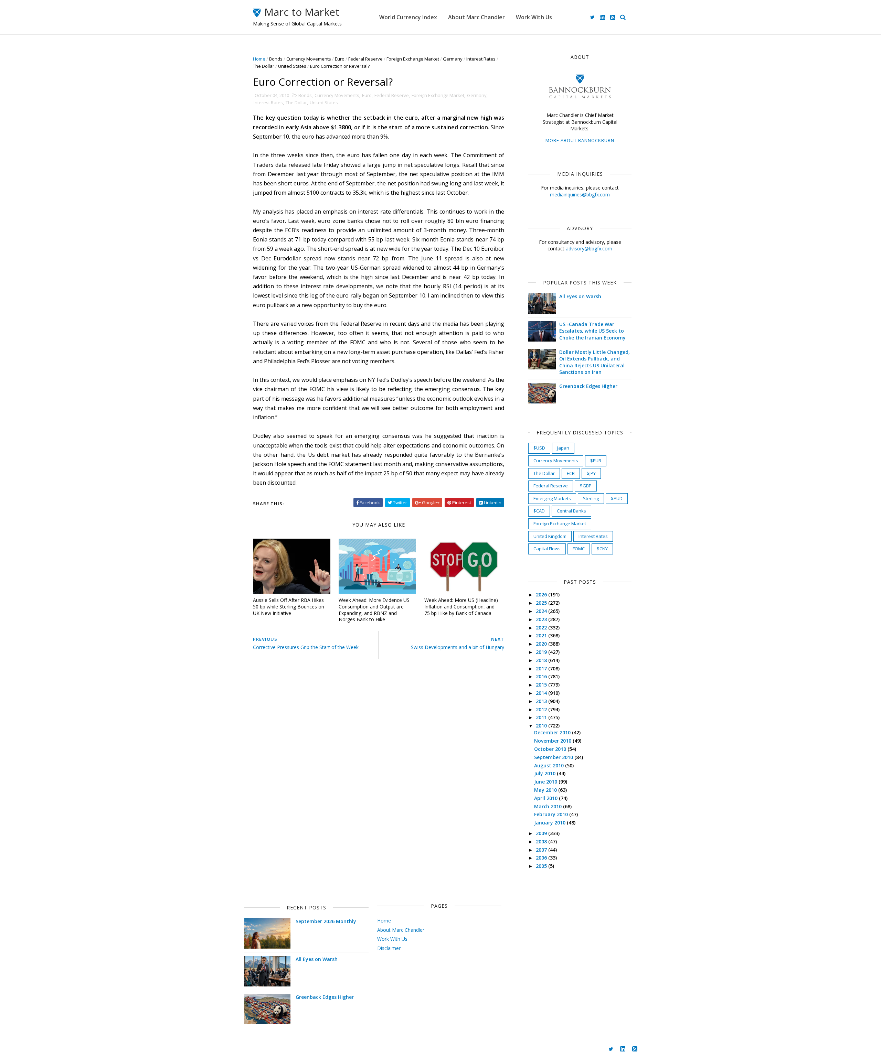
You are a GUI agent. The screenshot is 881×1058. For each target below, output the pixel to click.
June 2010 (546, 781)
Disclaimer (389, 948)
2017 (542, 668)
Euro (339, 59)
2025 (542, 603)
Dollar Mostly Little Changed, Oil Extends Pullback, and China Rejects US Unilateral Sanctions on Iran (594, 362)
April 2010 (546, 798)
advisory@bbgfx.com (589, 248)
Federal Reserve (365, 59)
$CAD (539, 511)
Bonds (276, 59)
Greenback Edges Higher (588, 386)
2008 (542, 841)
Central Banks (571, 511)
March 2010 (548, 806)
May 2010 (546, 790)
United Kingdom (549, 536)
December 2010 (553, 732)
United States (292, 66)
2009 (542, 833)
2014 (542, 693)
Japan (563, 448)
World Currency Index (408, 17)
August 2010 (549, 765)
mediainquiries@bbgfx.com (580, 194)
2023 (542, 619)
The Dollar (263, 66)
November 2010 (553, 740)
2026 (542, 594)
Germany (453, 59)
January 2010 (550, 822)
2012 (542, 709)
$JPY (591, 473)
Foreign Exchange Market (412, 59)
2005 (542, 866)
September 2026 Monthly (326, 921)
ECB (571, 473)
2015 (542, 684)
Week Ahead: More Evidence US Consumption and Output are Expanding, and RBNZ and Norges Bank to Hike (374, 610)
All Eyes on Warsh (580, 296)
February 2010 (551, 814)
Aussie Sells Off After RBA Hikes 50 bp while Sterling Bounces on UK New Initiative (288, 606)
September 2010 (554, 757)
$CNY (602, 549)
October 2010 (550, 749)
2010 (542, 725)
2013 (542, 701)
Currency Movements (308, 59)
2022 (542, 627)
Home (259, 59)
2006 (542, 857)
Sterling (591, 498)
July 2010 (545, 773)
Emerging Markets (552, 498)
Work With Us (534, 17)
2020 (542, 643)
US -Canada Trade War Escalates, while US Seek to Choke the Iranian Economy (592, 331)
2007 (542, 849)
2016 (542, 676)
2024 (542, 611)
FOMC (579, 549)
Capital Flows (547, 549)
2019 (542, 652)
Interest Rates (481, 59)
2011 (542, 717)
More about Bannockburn (579, 140)
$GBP (586, 486)
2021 (542, 635)
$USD (539, 448)
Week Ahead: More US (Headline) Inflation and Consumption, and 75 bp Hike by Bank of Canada (461, 606)
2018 (542, 660)
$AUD (617, 498)
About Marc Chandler (476, 17)
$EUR (595, 460)
